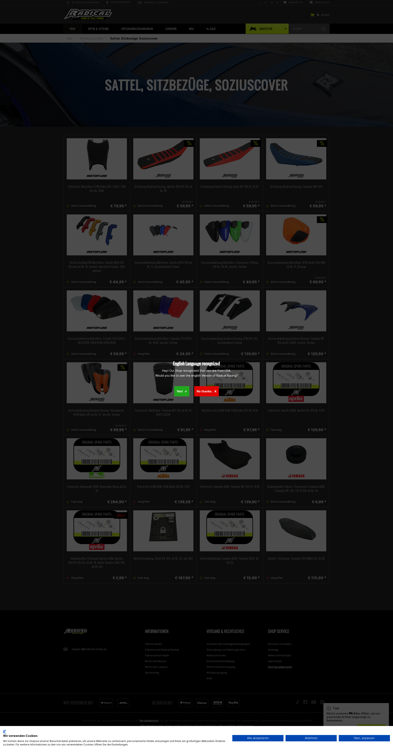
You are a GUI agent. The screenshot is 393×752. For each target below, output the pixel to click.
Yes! (180, 391)
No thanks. (204, 391)
